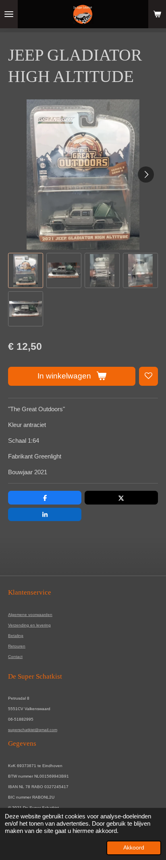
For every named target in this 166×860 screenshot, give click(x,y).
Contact (15, 656)
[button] (25, 270)
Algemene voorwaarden (30, 614)
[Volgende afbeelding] (146, 174)
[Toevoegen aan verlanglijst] (148, 376)
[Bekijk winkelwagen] (157, 14)
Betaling (15, 635)
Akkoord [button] (133, 848)
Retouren (16, 646)
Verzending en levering (29, 625)
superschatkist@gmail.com (32, 730)
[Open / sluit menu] (9, 14)
